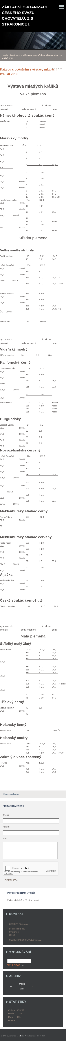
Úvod (4, 55)
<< (11, 986)
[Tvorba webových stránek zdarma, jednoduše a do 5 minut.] (17, 1036)
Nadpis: (6, 827)
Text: (5, 839)
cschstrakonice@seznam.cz (25, 940)
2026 (22, 989)
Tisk (21, 1036)
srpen (22, 984)
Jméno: (6, 815)
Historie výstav (15, 55)
